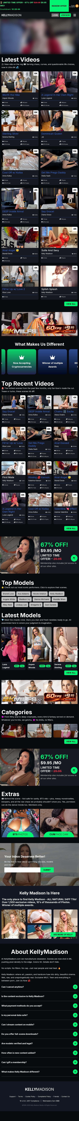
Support (12, 1096)
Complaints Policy (44, 1096)
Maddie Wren (59, 599)
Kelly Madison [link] (47, 254)
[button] (77, 649)
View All (71, 304)
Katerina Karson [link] (34, 481)
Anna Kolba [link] (7, 176)
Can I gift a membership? (14, 1062)
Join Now (65, 15)
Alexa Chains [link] (59, 415)
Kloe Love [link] (6, 292)
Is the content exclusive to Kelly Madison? (22, 996)
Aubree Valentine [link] (61, 512)
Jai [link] (42, 137)
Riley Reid (7, 605)
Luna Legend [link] (46, 98)
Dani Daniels (50, 605)
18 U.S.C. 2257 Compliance (29, 1101)
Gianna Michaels (41, 599)
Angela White (9, 599)
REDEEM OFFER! (59, 6)
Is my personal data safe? (14, 1015)
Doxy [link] (56, 446)
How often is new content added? (18, 1053)
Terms (20, 1096)
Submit (47, 870)
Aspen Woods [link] (8, 98)
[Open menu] (75, 15)
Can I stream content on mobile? (17, 1024)
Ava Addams (23, 594)
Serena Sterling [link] (8, 137)
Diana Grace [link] (46, 215)
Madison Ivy (24, 599)
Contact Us (65, 1096)
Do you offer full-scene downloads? (19, 1034)
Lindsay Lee (21, 605)
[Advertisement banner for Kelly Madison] (39, 324)
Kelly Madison (56, 594)
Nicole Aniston (39, 594)
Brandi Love (8, 594)
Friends (56, 1096)
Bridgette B (36, 605)
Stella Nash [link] (45, 176)
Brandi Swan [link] (7, 254)
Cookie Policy (30, 1096)
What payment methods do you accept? (21, 1005)
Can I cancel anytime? (12, 987)
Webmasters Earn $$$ (51, 1101)
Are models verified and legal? (17, 1043)
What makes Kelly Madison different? (20, 1071)
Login (55, 15)
